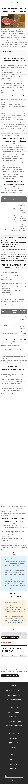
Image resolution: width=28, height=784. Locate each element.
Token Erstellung (15, 712)
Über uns (15, 764)
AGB (15, 747)
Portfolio (15, 760)
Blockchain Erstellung (15, 721)
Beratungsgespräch (15, 699)
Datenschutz (15, 743)
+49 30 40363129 (15, 695)
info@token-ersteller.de (15, 690)
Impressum (15, 738)
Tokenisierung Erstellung (15, 725)
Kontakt (19, 2)
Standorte (15, 769)
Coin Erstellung (15, 717)
